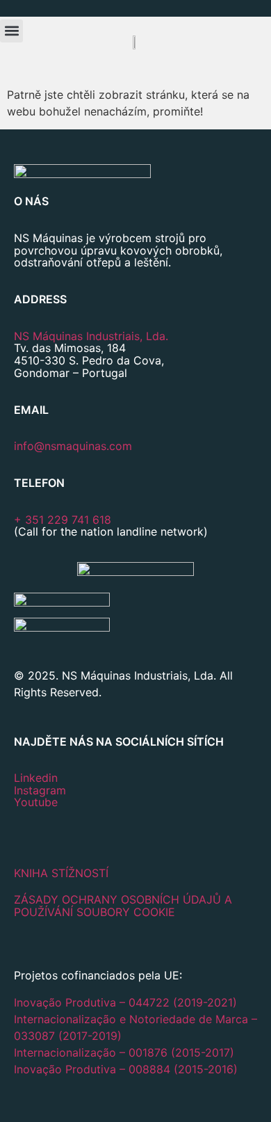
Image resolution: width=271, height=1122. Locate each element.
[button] (11, 30)
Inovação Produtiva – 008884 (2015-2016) (126, 1069)
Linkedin (36, 778)
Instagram (40, 790)
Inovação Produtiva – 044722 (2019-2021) (127, 1002)
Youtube (36, 802)
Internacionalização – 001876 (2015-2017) (124, 1052)
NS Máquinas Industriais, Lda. (91, 336)
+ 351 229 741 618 (62, 520)
